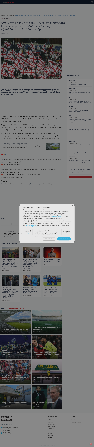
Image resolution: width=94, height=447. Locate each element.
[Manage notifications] (91, 444)
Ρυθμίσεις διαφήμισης (31, 225)
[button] (31, 239)
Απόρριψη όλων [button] (49, 238)
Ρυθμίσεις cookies (30, 227)
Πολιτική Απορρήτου (40, 227)
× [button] (72, 205)
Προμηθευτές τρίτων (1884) (57, 216)
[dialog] (47, 223)
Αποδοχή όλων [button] (64, 238)
